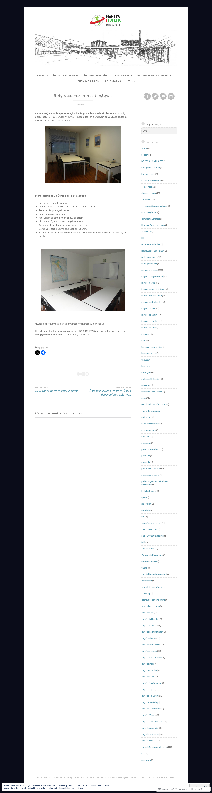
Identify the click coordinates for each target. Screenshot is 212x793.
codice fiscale (147, 187)
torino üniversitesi (149, 561)
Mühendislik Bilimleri (150, 379)
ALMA (144, 148)
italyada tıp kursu (149, 328)
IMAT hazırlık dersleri (150, 244)
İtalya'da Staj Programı (151, 683)
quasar (144, 497)
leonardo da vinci (149, 353)
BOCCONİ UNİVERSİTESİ (152, 161)
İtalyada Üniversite (149, 728)
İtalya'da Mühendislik (150, 645)
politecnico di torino (150, 475)
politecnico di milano (150, 468)
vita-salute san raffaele (151, 587)
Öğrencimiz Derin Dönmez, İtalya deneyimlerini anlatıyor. (110, 391)
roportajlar (146, 510)
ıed (142, 753)
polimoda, (145, 462)
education (145, 200)
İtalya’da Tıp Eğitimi (88, 81)
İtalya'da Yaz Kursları (150, 709)
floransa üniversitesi (150, 219)
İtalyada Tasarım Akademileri (154, 75)
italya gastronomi (149, 264)
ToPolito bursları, (149, 548)
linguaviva (145, 366)
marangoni (146, 372)
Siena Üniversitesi (149, 529)
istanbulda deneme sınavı (152, 251)
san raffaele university (151, 523)
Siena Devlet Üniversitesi (152, 536)
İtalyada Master (122, 75)
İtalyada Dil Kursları (150, 734)
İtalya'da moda (147, 664)
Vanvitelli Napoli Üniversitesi (154, 574)
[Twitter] (155, 96)
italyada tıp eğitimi (149, 315)
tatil (143, 542)
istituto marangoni (149, 257)
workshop (145, 593)
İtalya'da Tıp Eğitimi (150, 696)
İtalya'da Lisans (148, 638)
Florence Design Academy (153, 225)
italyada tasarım (148, 308)
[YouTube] (163, 96)
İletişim (130, 81)
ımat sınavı (146, 760)
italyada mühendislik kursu (153, 289)
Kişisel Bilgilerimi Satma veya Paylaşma (104, 778)
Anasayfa (42, 75)
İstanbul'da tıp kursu (150, 606)
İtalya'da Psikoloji (149, 670)
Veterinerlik (146, 580)
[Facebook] (147, 96)
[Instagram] (171, 96)
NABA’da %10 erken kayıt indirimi (56, 389)
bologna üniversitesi (150, 167)
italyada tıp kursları (149, 321)
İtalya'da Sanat (147, 677)
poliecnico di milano (150, 449)
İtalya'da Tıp (146, 689)
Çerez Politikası (77, 788)
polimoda (145, 456)
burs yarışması (147, 174)
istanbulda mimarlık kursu (156, 206)
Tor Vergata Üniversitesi (152, 555)
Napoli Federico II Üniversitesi (154, 404)
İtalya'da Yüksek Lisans (151, 721)
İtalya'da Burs (147, 613)
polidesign (146, 443)
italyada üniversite (96, 75)
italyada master (148, 283)
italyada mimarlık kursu (151, 296)
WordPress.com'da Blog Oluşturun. (58, 778)
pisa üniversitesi (148, 430)
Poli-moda (145, 436)
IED (143, 238)
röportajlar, (146, 504)
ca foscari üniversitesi (151, 180)
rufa (143, 516)
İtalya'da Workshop (150, 702)
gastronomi (146, 232)
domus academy (148, 193)
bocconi (145, 155)
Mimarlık (145, 385)
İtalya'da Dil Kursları (150, 619)
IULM (143, 340)
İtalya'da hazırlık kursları (152, 632)
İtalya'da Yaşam (148, 715)
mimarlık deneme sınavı (151, 392)
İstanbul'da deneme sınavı (153, 600)
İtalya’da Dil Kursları (66, 75)
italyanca (145, 334)
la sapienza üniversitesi (151, 347)
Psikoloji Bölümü (148, 491)
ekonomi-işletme (148, 212)
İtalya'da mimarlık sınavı (151, 657)
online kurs (146, 417)
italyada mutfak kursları (151, 302)
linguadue (145, 360)
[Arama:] (159, 131)
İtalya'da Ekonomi (149, 625)
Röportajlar (113, 81)
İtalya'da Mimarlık (149, 651)
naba (143, 398)
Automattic (143, 778)
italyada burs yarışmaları (152, 276)
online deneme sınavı (150, 411)
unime (144, 568)
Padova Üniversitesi (150, 424)
